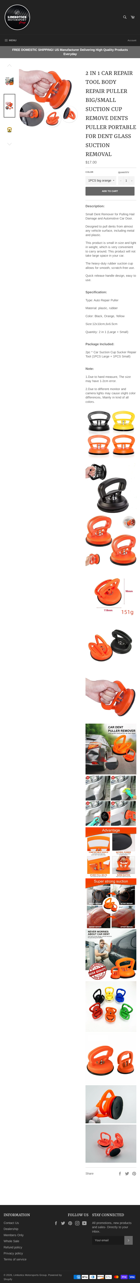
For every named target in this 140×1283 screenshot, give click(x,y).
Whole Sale (11, 1241)
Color (89, 172)
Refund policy (13, 1247)
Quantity (123, 172)
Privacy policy (13, 1253)
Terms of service (15, 1259)
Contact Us (11, 1223)
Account (132, 40)
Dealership (11, 1229)
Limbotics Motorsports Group (30, 1275)
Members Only (14, 1235)
